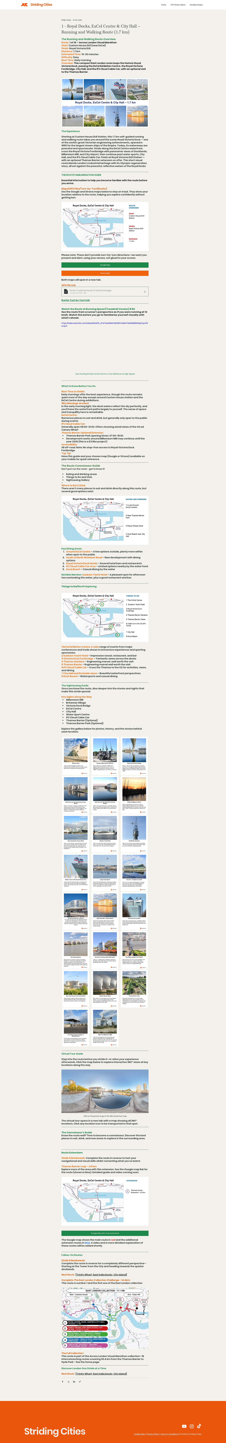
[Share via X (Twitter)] (68, 1381)
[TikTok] (199, 1426)
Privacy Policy (153, 1434)
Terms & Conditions (169, 1434)
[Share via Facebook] (62, 1381)
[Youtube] (184, 1426)
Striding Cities (41, 4)
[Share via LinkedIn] (74, 1381)
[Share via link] (80, 1381)
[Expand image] (75, 756)
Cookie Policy (139, 1434)
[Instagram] (191, 1426)
